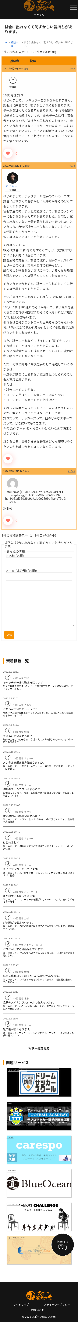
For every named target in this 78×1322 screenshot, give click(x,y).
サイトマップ (21, 1304)
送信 (9, 635)
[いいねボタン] (8, 153)
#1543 (71, 471)
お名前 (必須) (15, 555)
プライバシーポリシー (57, 1304)
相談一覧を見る (39, 1048)
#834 (72, 165)
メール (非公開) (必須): (21, 570)
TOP (4, 42)
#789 (72, 68)
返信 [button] (26, 68)
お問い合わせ (39, 1310)
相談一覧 (14, 44)
